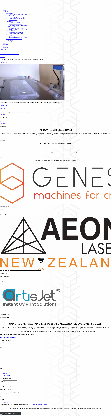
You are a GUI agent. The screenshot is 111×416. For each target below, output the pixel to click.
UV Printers (9, 41)
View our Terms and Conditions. (40, 404)
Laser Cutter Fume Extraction (16, 33)
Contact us (2, 342)
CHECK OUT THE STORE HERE (10, 413)
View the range (3, 105)
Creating (5, 43)
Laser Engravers (10, 40)
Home (4, 10)
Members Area (6, 45)
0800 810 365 (3, 62)
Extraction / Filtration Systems (13, 30)
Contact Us (5, 47)
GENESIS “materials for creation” (14, 39)
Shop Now (2, 114)
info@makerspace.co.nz (5, 371)
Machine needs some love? (8, 337)
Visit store (2, 57)
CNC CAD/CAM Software (15, 24)
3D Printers (11, 36)
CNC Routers (5, 109)
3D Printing (9, 35)
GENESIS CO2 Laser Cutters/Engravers (19, 14)
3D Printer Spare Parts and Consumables (18, 37)
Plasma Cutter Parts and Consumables (18, 29)
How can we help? (4, 394)
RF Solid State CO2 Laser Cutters (17, 17)
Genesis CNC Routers (14, 22)
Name (1, 381)
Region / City (3, 389)
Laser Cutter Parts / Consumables (17, 18)
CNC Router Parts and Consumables (18, 25)
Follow (8, 374)
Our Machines (6, 11)
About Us (5, 44)
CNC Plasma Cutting (11, 26)
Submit (2, 399)
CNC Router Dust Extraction (16, 32)
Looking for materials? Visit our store (9, 54)
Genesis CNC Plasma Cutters (16, 28)
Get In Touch (3, 49)
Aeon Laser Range (13, 20)
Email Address (3, 386)
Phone (1, 384)
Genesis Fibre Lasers (14, 16)
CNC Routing (9, 21)
